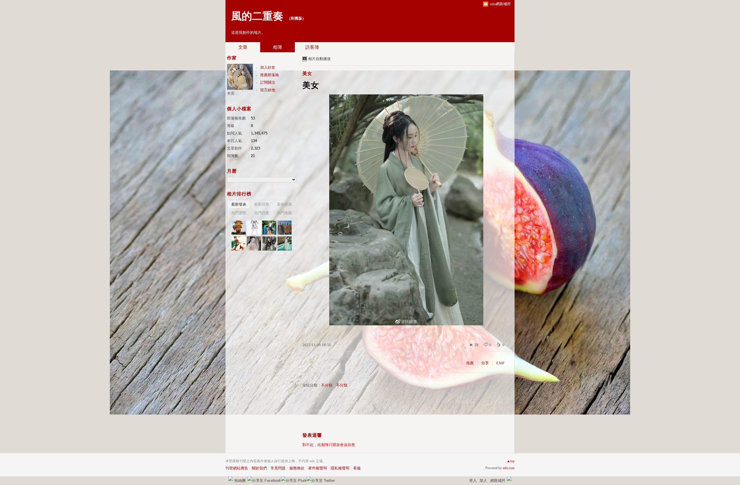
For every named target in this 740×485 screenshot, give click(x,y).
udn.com (509, 468)
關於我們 (259, 468)
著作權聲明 (317, 468)
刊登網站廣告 (236, 468)
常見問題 (278, 468)
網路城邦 (497, 480)
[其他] (285, 228)
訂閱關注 (267, 82)
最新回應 (261, 204)
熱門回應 (261, 213)
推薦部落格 (269, 75)
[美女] (254, 228)
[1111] (239, 228)
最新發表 (238, 204)
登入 (473, 480)
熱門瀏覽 (238, 213)
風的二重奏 (257, 16)
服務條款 (296, 468)
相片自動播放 (319, 59)
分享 (485, 363)
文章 (242, 47)
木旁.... (233, 93)
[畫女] (239, 243)
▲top (511, 461)
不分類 (326, 385)
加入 (483, 480)
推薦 (470, 363)
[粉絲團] (230, 478)
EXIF (500, 363)
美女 (307, 73)
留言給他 (267, 90)
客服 (357, 468)
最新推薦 (284, 204)
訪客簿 (312, 47)
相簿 (277, 47)
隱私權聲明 (340, 468)
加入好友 (267, 67)
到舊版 (296, 18)
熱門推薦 (284, 213)
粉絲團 (240, 480)
